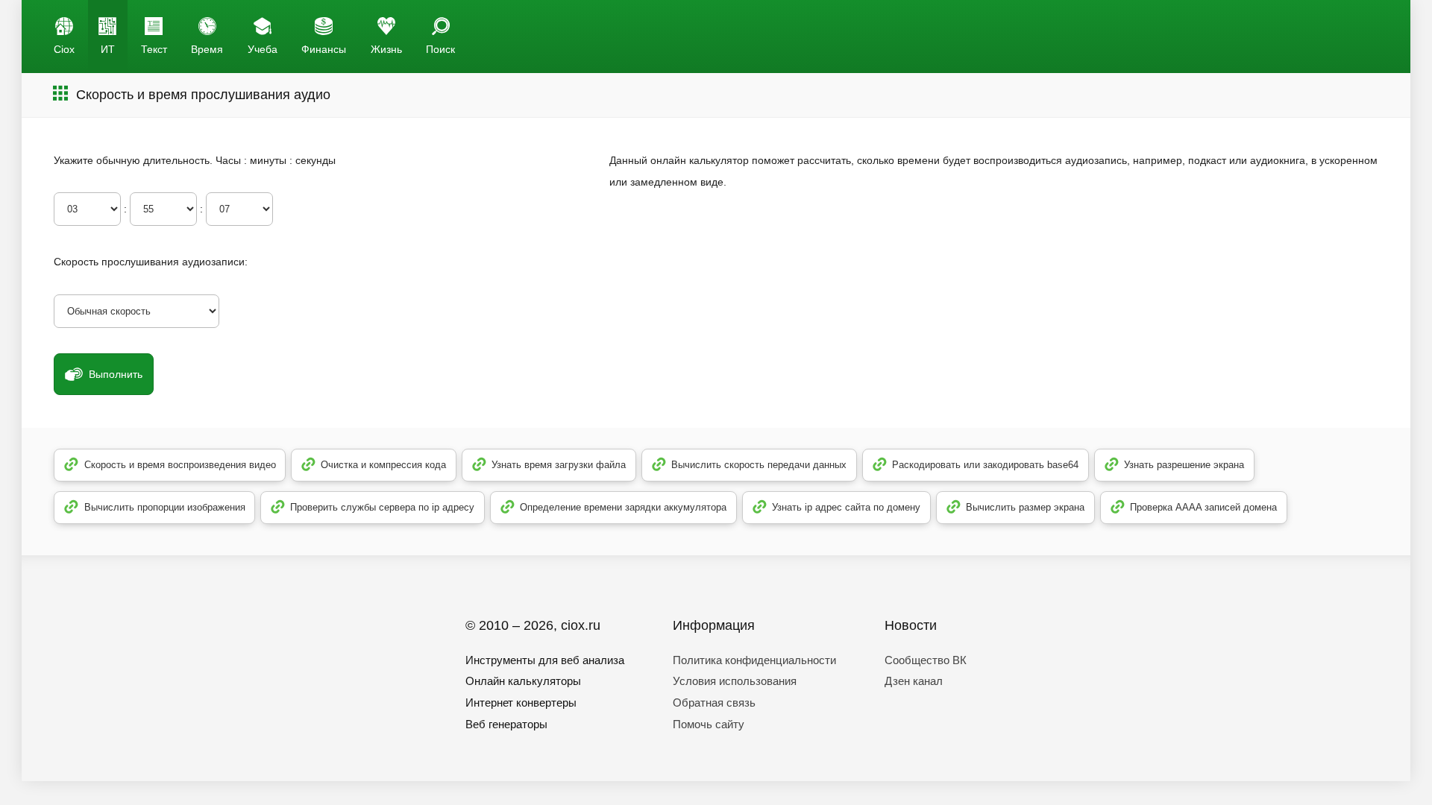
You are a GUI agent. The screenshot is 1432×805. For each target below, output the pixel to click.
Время (207, 49)
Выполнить (115, 374)
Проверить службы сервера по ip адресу (382, 507)
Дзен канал (914, 681)
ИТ (108, 49)
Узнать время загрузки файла (559, 464)
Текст (154, 49)
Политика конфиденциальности (754, 660)
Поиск (440, 49)
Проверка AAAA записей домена (1203, 507)
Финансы (323, 49)
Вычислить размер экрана (1025, 507)
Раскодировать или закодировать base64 (985, 464)
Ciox (64, 49)
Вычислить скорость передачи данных (759, 464)
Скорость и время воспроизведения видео (180, 464)
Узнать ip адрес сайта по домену (846, 507)
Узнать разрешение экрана (1184, 464)
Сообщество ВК (926, 660)
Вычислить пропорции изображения (164, 507)
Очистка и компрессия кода (383, 464)
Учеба (262, 49)
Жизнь (386, 49)
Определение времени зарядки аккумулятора (623, 507)
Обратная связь (714, 702)
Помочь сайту (708, 724)
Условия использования (735, 681)
